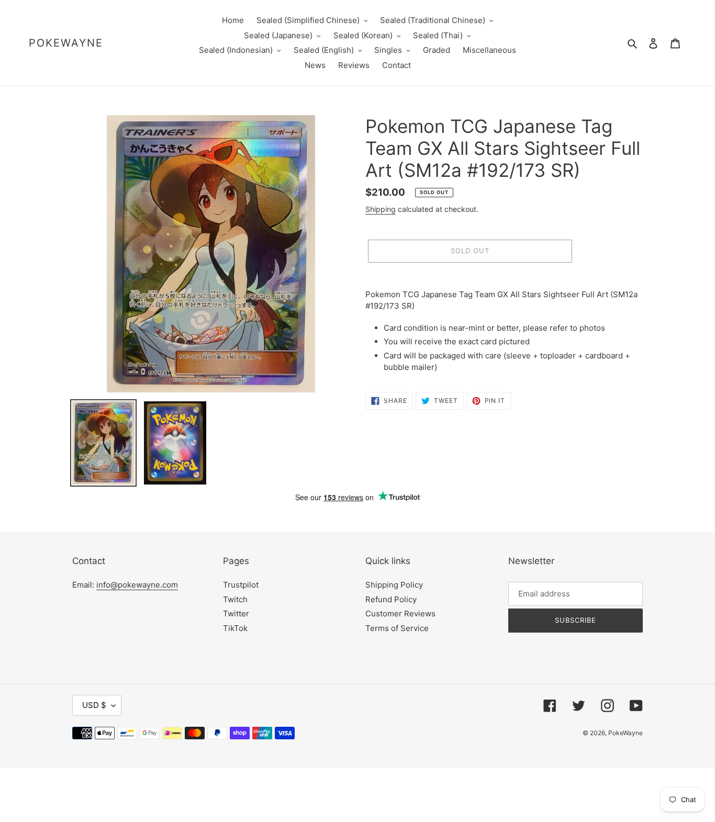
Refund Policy (391, 599)
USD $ (94, 705)
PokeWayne (66, 43)
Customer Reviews (400, 613)
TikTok (235, 628)
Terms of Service (397, 628)
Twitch (235, 599)
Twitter (236, 613)
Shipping (380, 209)
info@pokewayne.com (137, 585)
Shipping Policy (394, 585)
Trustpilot (241, 585)
